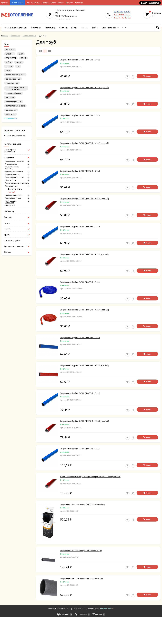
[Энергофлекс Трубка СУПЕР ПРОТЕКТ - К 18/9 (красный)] (48, 158)
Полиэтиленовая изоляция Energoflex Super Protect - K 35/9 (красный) (90, 476)
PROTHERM (11, 58)
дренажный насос (13, 93)
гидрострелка (12, 83)
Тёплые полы (10, 180)
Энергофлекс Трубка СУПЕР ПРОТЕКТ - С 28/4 (80, 282)
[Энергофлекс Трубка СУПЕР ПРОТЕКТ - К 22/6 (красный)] (48, 213)
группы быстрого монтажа (16, 88)
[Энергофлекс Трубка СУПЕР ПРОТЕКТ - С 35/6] (48, 411)
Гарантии (69, 3)
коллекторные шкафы (15, 106)
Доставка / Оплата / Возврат (53, 3)
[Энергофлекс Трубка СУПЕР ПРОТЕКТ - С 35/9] (48, 466)
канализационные (13, 101)
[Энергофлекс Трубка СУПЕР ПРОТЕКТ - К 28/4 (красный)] (48, 325)
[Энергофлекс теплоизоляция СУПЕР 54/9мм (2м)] (48, 565)
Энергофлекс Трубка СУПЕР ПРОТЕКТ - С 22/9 (80, 226)
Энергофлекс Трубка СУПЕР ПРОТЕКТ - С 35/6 (80, 393)
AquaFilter (10, 49)
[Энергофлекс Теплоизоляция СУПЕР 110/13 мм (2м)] (48, 541)
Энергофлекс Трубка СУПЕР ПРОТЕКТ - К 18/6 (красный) (84, 87)
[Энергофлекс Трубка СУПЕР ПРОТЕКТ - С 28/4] (48, 297)
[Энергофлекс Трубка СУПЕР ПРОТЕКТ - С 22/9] (48, 244)
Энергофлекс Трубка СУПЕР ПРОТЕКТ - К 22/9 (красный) (84, 254)
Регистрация (154, 3)
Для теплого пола (15, 189)
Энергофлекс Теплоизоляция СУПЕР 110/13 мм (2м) (82, 504)
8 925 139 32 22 (122, 17)
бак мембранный (13, 79)
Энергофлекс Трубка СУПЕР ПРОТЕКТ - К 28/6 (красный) (84, 365)
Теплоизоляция (11, 186)
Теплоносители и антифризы (17, 183)
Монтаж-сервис (17, 3)
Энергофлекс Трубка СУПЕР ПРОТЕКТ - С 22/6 (80, 171)
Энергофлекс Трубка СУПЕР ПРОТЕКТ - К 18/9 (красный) (84, 143)
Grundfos (9, 54)
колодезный (11, 110)
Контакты (79, 3)
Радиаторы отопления (14, 171)
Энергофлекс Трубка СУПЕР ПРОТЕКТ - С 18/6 (80, 60)
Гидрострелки (11, 164)
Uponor (9, 66)
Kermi (20, 54)
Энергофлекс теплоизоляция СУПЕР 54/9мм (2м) (81, 550)
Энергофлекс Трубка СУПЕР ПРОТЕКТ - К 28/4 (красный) (84, 310)
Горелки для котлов (13, 198)
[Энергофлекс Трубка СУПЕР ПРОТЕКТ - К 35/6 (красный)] (48, 435)
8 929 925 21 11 (122, 14)
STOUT (19, 62)
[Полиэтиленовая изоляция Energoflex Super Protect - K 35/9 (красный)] (48, 491)
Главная (4, 3)
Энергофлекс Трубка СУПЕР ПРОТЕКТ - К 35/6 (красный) (84, 421)
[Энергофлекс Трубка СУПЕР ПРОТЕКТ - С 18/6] (48, 77)
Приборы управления (13, 195)
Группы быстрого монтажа (12, 167)
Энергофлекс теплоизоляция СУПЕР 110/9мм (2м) (81, 578)
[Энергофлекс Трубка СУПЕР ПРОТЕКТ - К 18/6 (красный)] (48, 102)
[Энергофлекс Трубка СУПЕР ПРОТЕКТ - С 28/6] (48, 355)
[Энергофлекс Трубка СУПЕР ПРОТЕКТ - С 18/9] (48, 133)
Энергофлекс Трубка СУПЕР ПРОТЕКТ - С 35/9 (80, 449)
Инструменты (10, 205)
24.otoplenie (123, 11)
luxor (8, 70)
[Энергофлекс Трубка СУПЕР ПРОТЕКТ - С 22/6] (48, 189)
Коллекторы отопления (14, 161)
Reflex (8, 62)
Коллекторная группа (15, 74)
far (18, 66)
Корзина (156, 13)
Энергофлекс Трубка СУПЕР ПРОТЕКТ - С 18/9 (80, 115)
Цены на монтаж (33, 3)
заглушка (10, 97)
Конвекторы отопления (14, 177)
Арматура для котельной (10, 201)
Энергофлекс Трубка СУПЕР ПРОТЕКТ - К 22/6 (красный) (84, 199)
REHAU (23, 58)
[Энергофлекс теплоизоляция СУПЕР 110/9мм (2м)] (48, 596)
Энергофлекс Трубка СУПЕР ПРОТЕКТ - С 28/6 (80, 337)
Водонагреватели (12, 174)
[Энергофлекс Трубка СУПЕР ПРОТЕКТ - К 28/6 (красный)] (48, 383)
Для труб (11, 192)
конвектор (10, 114)
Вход (145, 3)
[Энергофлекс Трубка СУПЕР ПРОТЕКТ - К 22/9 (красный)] (48, 269)
